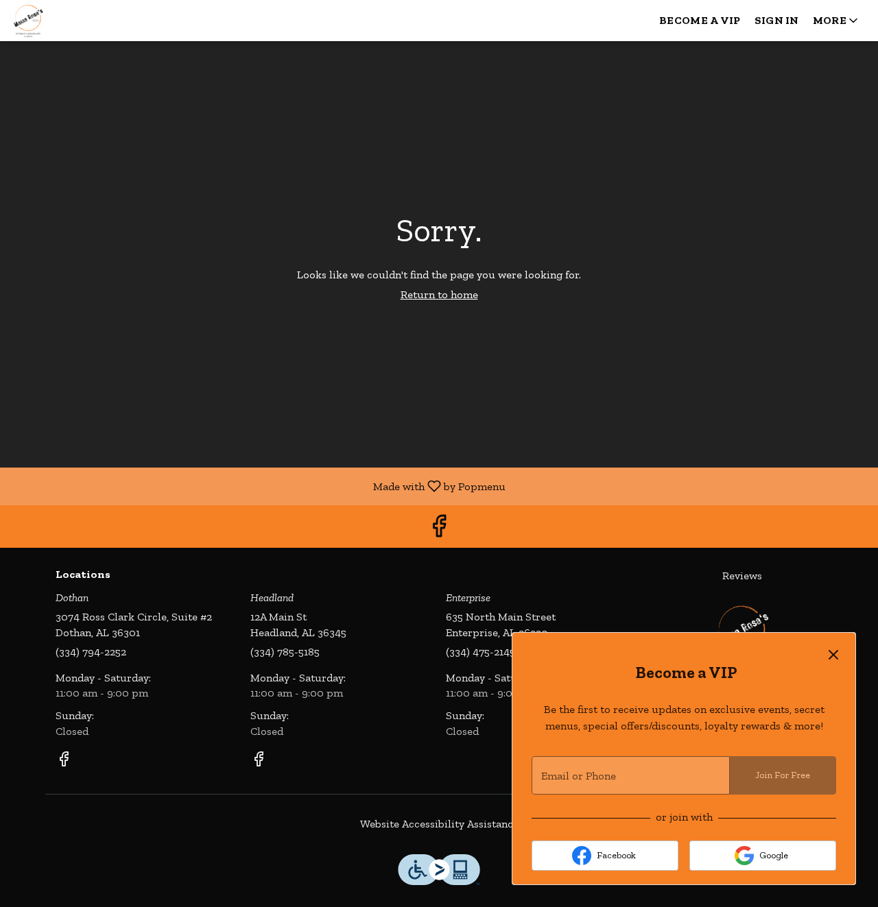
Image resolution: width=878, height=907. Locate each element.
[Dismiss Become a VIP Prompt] (833, 654)
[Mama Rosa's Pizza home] (72, 20)
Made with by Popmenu (258, 485)
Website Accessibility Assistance (439, 823)
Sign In (777, 20)
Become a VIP (700, 20)
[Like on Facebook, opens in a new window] (439, 529)
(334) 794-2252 (91, 651)
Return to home (439, 294)
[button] (836, 20)
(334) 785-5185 (285, 651)
